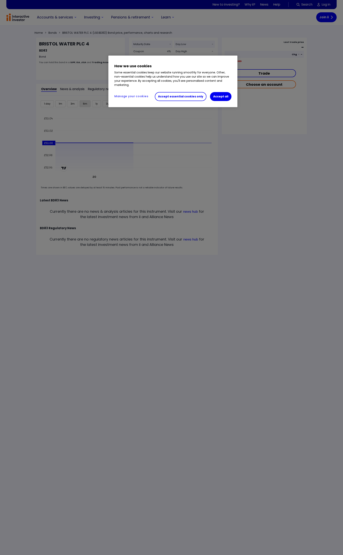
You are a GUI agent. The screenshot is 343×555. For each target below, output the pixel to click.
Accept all (220, 96)
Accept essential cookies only (180, 96)
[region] (172, 81)
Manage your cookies (131, 96)
